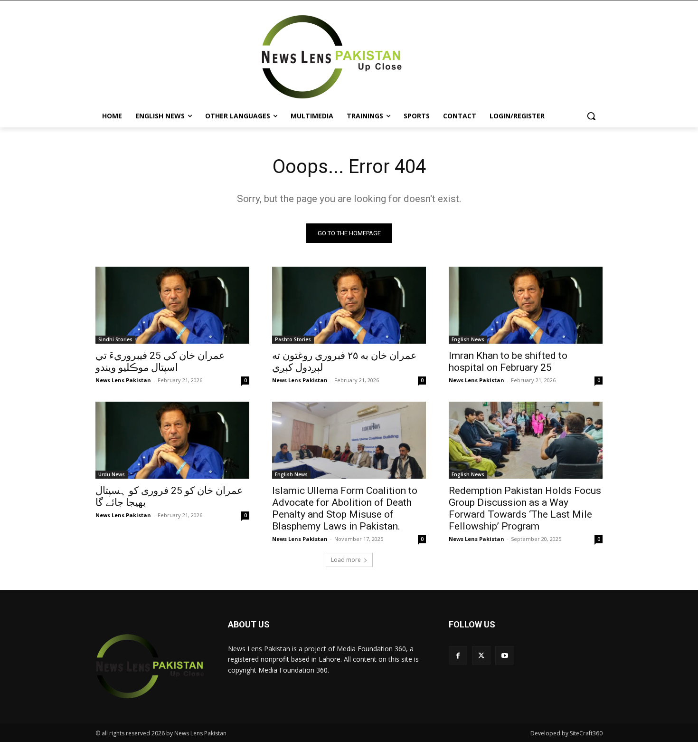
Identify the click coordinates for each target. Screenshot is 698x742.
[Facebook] (458, 655)
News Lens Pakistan (123, 380)
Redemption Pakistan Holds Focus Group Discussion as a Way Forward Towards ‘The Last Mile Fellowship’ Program (525, 508)
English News (468, 339)
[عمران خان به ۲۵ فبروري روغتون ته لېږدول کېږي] (349, 305)
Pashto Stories (293, 339)
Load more (346, 560)
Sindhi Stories (115, 339)
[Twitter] (481, 655)
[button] (591, 116)
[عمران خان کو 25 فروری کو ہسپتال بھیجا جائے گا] (172, 440)
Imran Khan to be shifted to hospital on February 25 (508, 361)
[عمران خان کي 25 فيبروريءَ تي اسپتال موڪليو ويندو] (172, 305)
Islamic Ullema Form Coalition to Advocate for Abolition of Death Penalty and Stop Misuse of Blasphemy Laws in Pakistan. (344, 508)
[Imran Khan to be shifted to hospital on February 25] (526, 305)
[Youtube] (504, 655)
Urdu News (111, 474)
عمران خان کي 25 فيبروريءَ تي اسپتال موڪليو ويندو (160, 361)
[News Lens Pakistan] (331, 57)
